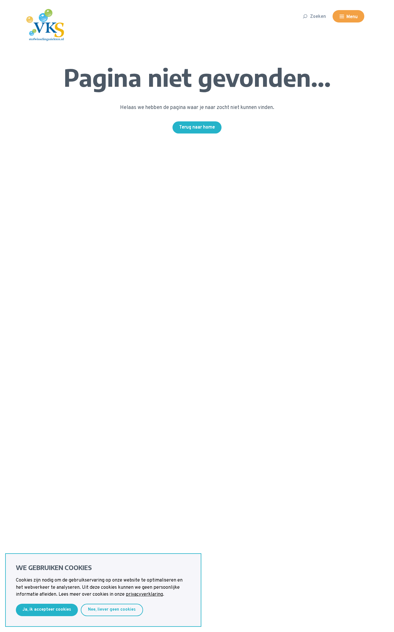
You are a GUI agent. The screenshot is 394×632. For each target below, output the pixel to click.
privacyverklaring (144, 594)
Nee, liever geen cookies (112, 609)
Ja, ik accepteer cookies (46, 609)
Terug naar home (197, 127)
